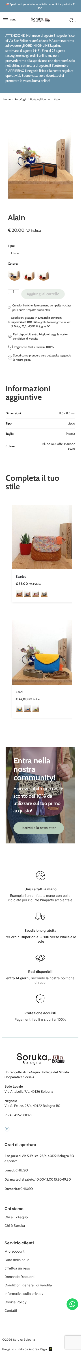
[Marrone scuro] (43, 274)
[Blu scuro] (14, 274)
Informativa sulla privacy (23, 1294)
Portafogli (20, 99)
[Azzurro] (19, 708)
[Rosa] (27, 708)
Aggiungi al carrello (43, 294)
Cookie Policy (15, 1302)
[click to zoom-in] (42, 154)
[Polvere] (27, 593)
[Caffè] (29, 274)
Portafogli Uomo (40, 99)
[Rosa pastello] (35, 593)
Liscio (15, 253)
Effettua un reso (17, 1268)
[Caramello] (19, 593)
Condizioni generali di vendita (28, 1285)
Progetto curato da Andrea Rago (24, 1349)
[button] (72, 20)
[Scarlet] (44, 537)
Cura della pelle (16, 1260)
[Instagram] (7, 1129)
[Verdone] (44, 593)
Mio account (14, 1251)
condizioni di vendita (25, 338)
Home (7, 99)
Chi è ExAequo (16, 1217)
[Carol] (44, 652)
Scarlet (21, 577)
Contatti (10, 1310)
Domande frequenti (19, 1277)
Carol (19, 692)
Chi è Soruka (14, 1225)
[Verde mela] (35, 708)
